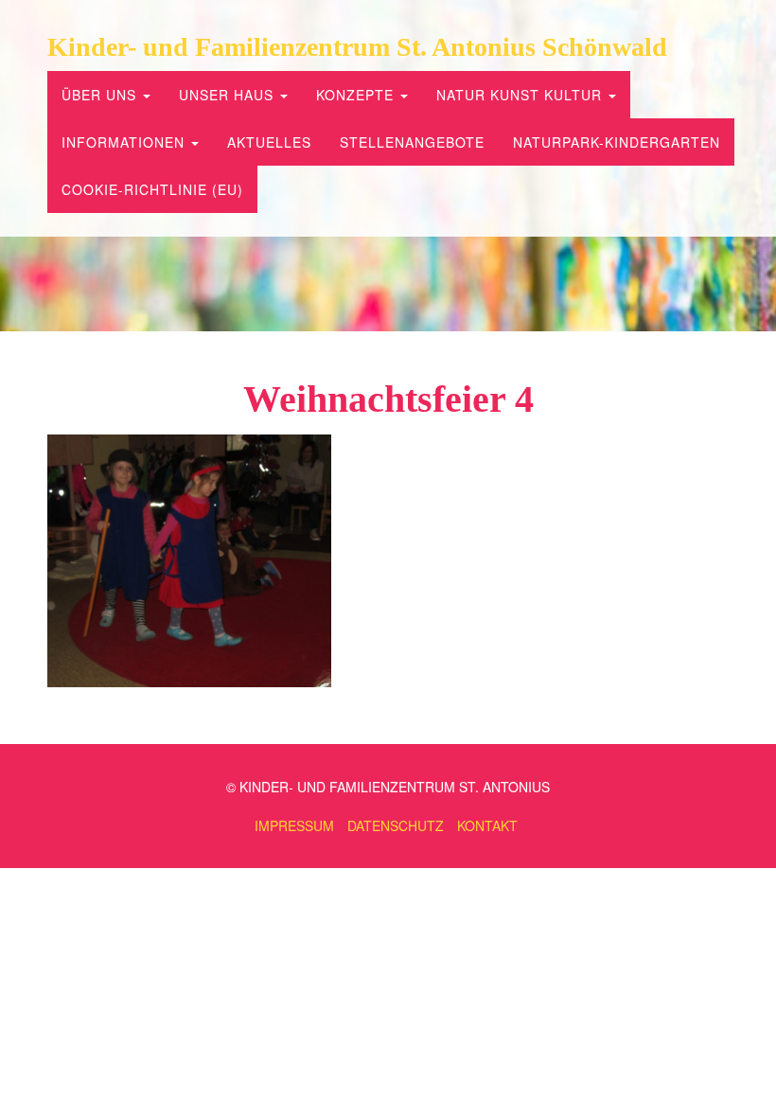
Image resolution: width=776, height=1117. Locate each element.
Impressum (294, 825)
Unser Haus (228, 94)
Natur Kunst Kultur (521, 94)
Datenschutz (395, 825)
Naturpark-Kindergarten (616, 142)
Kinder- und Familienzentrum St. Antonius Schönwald (357, 47)
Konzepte (357, 94)
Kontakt (487, 825)
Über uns (101, 94)
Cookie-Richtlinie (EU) (152, 189)
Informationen (125, 142)
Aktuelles (269, 142)
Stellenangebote (412, 142)
